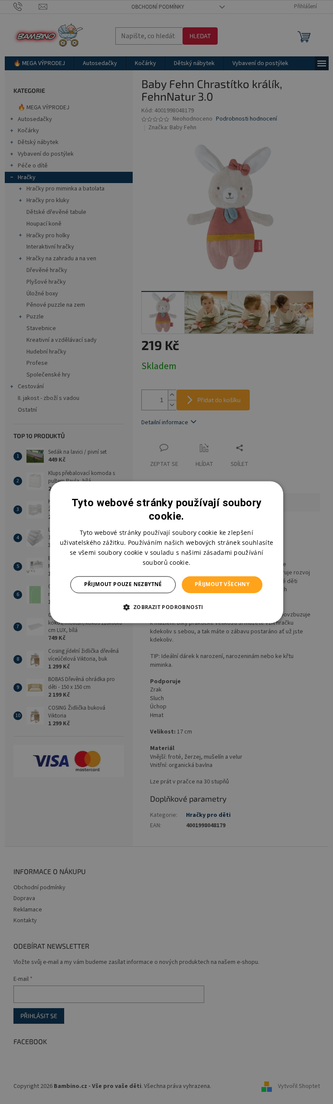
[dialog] (166, 552)
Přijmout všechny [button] (222, 584)
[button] (166, 607)
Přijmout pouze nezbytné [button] (123, 584)
